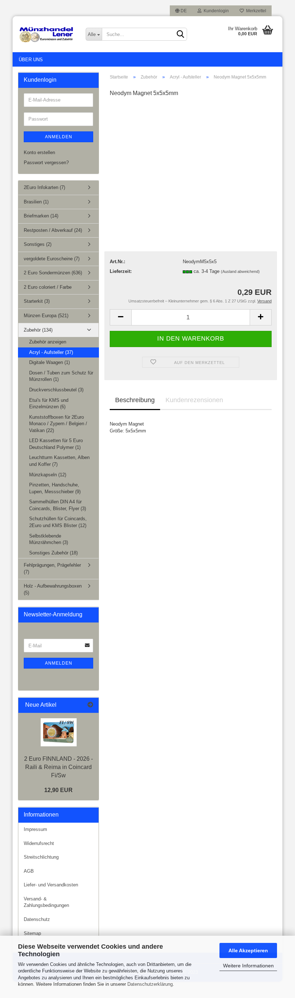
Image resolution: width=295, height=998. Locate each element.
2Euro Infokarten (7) (44, 187)
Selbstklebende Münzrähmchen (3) (48, 539)
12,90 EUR (58, 790)
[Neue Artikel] (90, 705)
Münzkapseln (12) (47, 474)
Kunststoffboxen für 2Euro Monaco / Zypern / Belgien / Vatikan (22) (58, 423)
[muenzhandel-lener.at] (46, 34)
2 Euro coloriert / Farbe (48, 287)
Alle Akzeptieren (248, 950)
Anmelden (58, 136)
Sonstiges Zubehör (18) (53, 553)
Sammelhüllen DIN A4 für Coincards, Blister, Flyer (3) (57, 505)
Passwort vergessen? (46, 162)
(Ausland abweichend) (240, 271)
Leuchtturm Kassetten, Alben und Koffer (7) (59, 461)
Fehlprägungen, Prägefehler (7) (52, 568)
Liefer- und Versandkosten (51, 884)
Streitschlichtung (41, 857)
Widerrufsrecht (39, 843)
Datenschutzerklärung (150, 984)
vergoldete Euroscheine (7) (52, 258)
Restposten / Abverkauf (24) (53, 230)
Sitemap (32, 933)
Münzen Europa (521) (46, 315)
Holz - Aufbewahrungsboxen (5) (53, 589)
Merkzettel (255, 10)
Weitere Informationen (248, 965)
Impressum (35, 829)
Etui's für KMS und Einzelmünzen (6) (48, 403)
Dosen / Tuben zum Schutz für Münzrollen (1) (61, 376)
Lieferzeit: (121, 271)
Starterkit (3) (37, 301)
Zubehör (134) (38, 330)
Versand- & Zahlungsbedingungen (46, 902)
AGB (29, 871)
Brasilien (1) (36, 201)
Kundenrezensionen (194, 400)
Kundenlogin (215, 10)
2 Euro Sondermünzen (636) (53, 272)
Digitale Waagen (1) (49, 362)
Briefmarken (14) (41, 216)
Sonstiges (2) (37, 244)
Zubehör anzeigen (47, 342)
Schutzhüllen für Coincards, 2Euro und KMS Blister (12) (58, 522)
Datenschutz (37, 919)
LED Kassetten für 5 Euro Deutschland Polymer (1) (56, 444)
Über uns (31, 59)
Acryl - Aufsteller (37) (51, 352)
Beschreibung (135, 400)
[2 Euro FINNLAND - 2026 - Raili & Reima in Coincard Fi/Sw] (59, 732)
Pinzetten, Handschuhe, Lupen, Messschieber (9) (55, 488)
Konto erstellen (39, 152)
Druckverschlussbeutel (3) (56, 389)
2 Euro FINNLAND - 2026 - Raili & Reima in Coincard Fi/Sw (58, 767)
